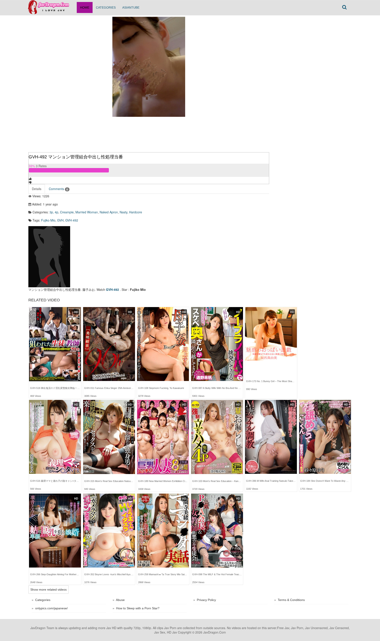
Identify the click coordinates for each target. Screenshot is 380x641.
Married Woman (86, 212)
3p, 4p (53, 212)
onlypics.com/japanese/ (51, 608)
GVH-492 (71, 220)
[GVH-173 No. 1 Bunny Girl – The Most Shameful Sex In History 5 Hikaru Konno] (271, 337)
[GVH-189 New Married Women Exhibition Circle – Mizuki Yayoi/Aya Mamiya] (163, 437)
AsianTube (130, 7)
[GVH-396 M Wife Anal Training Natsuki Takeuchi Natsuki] (271, 437)
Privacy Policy (206, 600)
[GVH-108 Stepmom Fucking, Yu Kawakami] (163, 344)
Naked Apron (109, 212)
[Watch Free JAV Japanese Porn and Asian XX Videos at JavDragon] (51, 5)
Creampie (67, 212)
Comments (58, 189)
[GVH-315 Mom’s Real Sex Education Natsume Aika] (109, 437)
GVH (60, 220)
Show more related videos (48, 589)
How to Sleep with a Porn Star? (137, 608)
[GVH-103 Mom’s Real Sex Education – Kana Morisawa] (217, 437)
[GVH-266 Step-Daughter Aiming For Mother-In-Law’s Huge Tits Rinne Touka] (55, 531)
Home (84, 7)
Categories (106, 7)
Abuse (120, 600)
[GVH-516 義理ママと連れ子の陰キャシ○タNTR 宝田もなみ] (55, 437)
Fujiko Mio (48, 220)
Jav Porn (170, 628)
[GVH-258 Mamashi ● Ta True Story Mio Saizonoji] (163, 531)
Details (36, 189)
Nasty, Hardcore (131, 212)
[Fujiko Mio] (49, 256)
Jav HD (111, 628)
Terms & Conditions (291, 600)
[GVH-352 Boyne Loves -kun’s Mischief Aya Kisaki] (109, 531)
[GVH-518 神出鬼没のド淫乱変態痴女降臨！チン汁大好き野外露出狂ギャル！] (55, 344)
